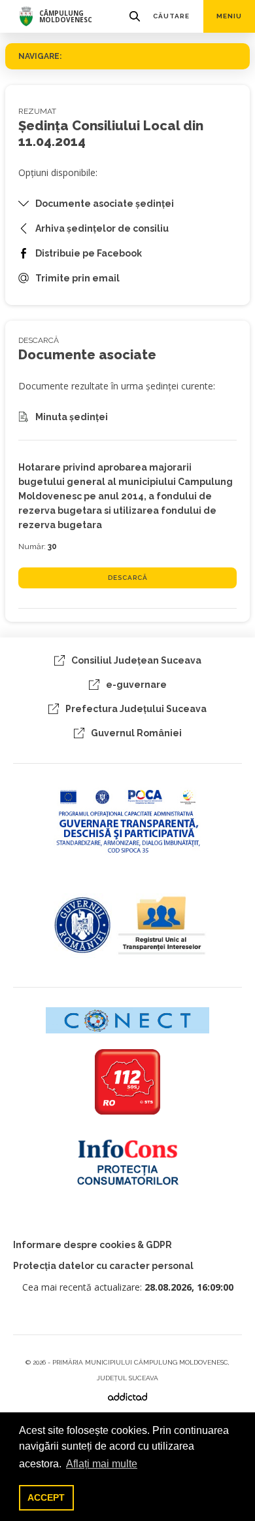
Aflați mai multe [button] (101, 1463)
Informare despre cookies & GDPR (92, 1245)
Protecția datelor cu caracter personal (103, 1266)
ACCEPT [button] (46, 1497)
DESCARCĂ (128, 577)
